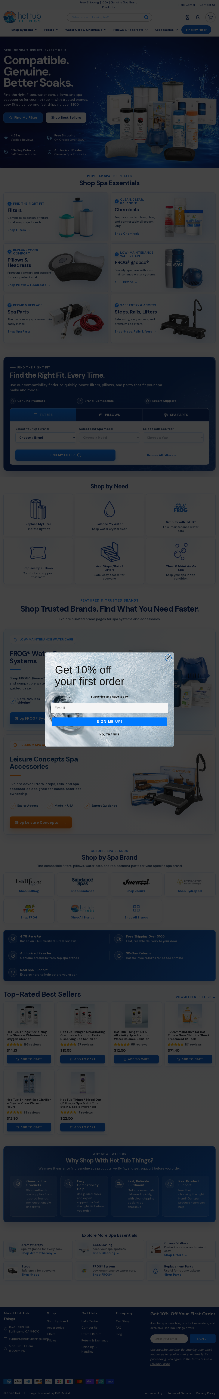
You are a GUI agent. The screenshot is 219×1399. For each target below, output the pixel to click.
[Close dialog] (168, 658)
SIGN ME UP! (110, 721)
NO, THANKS (109, 734)
